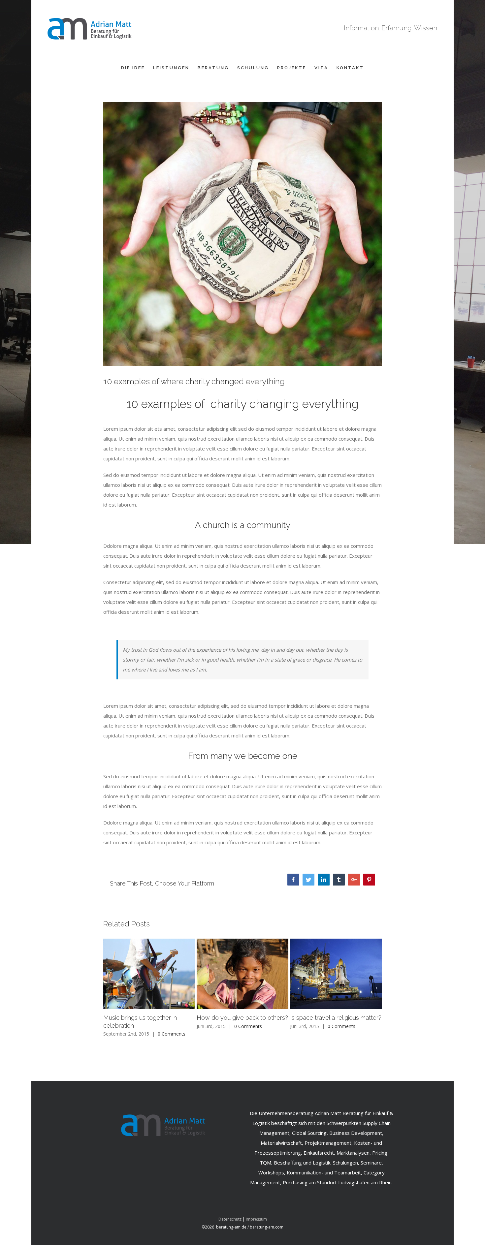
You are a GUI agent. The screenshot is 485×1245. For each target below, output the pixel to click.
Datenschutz (230, 1219)
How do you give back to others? (242, 1017)
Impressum (256, 1219)
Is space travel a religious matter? (335, 1017)
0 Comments (171, 1034)
